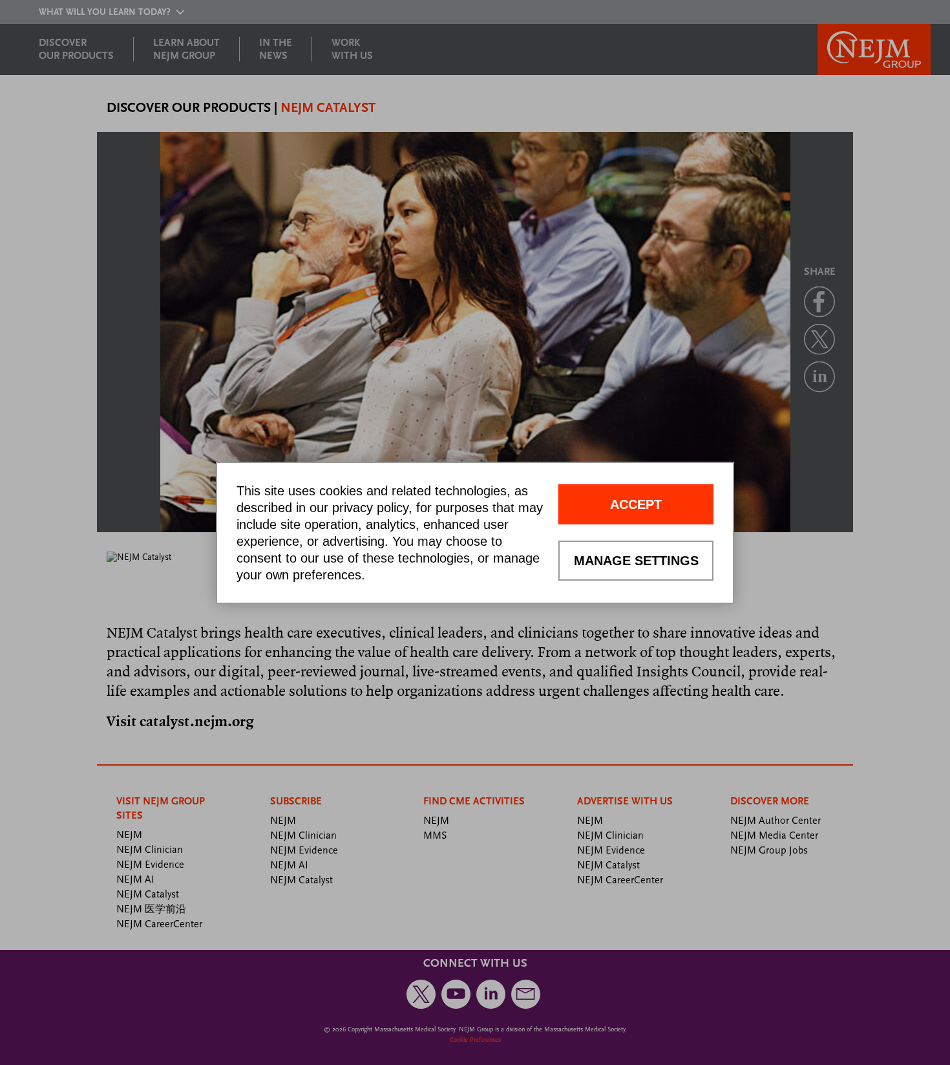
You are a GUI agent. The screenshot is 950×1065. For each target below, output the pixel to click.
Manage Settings (636, 561)
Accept (636, 504)
